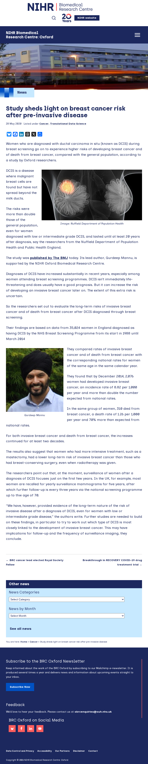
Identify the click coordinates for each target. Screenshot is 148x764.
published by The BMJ (49, 258)
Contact (93, 751)
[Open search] (54, 18)
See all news (20, 629)
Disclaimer (79, 751)
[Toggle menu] (137, 35)
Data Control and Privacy (20, 751)
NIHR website (86, 17)
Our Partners (62, 751)
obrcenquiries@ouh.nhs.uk (93, 711)
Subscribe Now (20, 687)
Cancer (44, 123)
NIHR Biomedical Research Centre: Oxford (74, 7)
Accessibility (44, 751)
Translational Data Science (68, 123)
